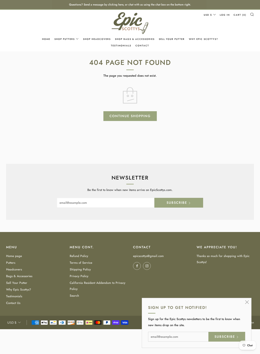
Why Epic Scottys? (203, 39)
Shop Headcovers (97, 39)
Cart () (240, 14)
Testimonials (121, 45)
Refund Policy (79, 256)
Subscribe (177, 202)
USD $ (208, 14)
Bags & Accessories (19, 276)
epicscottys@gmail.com (148, 256)
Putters (10, 262)
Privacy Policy (79, 276)
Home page (14, 256)
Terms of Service (81, 262)
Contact (142, 45)
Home (46, 39)
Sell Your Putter (172, 39)
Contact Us (13, 303)
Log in (225, 14)
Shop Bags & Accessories (135, 39)
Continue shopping (130, 116)
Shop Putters (64, 39)
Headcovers (14, 269)
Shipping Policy (80, 269)
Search (74, 295)
